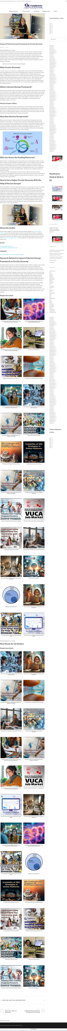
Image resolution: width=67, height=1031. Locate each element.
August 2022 (51, 100)
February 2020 (52, 141)
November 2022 (52, 96)
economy (10, 1000)
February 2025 (52, 59)
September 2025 (52, 52)
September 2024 (52, 66)
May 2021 (51, 121)
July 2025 (51, 55)
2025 (50, 24)
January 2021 (51, 126)
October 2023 (51, 81)
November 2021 (52, 112)
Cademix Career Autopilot (54, 229)
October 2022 (51, 97)
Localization (52, 293)
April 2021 (51, 122)
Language (51, 290)
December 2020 (52, 127)
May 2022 (51, 104)
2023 (50, 27)
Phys (50, 299)
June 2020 (51, 136)
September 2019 (52, 148)
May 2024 (51, 71)
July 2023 (51, 85)
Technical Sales (52, 262)
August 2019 (51, 149)
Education (51, 282)
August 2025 (51, 53)
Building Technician (52, 260)
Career (50, 276)
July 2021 (51, 118)
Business (51, 275)
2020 (50, 31)
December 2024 (52, 61)
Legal (50, 291)
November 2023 (52, 79)
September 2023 (52, 82)
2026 (50, 23)
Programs (51, 304)
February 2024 (52, 75)
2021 (50, 30)
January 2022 (51, 110)
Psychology (51, 305)
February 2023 (52, 92)
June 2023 (51, 86)
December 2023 (52, 78)
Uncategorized (52, 312)
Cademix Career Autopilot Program (10, 237)
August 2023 (51, 83)
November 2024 (52, 63)
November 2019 (52, 145)
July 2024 (51, 68)
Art (50, 272)
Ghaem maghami (19, 1000)
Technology (52, 310)
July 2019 (51, 151)
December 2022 (52, 94)
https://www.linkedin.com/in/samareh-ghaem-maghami (12, 254)
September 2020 (52, 132)
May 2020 (51, 137)
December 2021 (52, 111)
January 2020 (51, 143)
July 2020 (51, 134)
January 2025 (51, 60)
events (50, 283)
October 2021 (51, 114)
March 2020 (51, 140)
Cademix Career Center (53, 227)
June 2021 (51, 119)
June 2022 (51, 103)
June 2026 (51, 45)
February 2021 (52, 125)
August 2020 (51, 133)
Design (50, 280)
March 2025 (51, 57)
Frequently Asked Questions (54, 230)
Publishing (51, 306)
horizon (24, 1000)
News (50, 297)
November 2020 (52, 129)
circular (7, 1000)
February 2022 (52, 108)
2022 (50, 28)
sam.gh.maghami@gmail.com (6, 246)
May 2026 (51, 46)
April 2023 (51, 89)
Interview (51, 286)
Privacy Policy (33, 1029)
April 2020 (51, 138)
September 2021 (52, 115)
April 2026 (51, 48)
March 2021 (51, 123)
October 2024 (51, 64)
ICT (50, 284)
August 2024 (51, 67)
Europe (14, 1000)
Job (50, 288)
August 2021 (51, 116)
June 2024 (51, 70)
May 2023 (51, 88)
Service (50, 308)
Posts (50, 302)
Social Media (52, 309)
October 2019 (51, 147)
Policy (50, 301)
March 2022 (51, 107)
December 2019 (52, 144)
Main (50, 294)
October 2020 (51, 130)
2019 (50, 33)
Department (52, 279)
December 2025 (52, 322)
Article (7, 47)
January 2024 (51, 77)
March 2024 (51, 74)
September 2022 (52, 99)
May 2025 (51, 56)
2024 (50, 26)
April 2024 (51, 72)
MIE (50, 295)
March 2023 (51, 90)
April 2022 (51, 105)
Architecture (52, 271)
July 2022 (51, 101)
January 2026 (51, 49)
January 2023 (51, 93)
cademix (3, 1000)
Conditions (51, 277)
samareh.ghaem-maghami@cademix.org (9, 247)
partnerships (52, 298)
